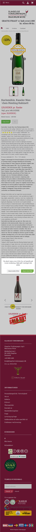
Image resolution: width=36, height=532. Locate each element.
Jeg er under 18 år (13, 271)
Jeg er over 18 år (27, 271)
